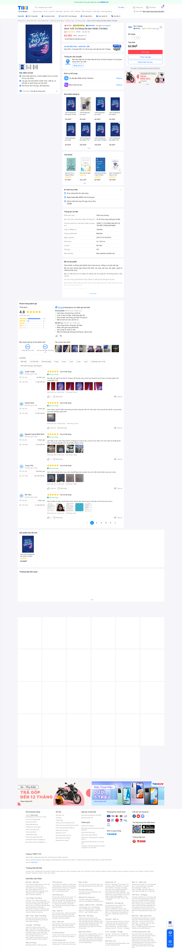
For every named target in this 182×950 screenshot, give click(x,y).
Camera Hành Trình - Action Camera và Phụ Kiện (143, 921)
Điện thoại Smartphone (33, 918)
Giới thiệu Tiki (60, 815)
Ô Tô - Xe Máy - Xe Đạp (114, 932)
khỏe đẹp (59, 11)
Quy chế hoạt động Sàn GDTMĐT (91, 815)
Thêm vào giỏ (145, 57)
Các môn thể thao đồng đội (144, 905)
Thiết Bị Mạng (89, 910)
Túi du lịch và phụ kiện (89, 884)
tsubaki (53, 873)
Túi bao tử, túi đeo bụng (68, 944)
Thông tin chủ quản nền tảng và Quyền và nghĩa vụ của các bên (93, 846)
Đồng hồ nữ (89, 899)
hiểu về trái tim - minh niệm (91, 11)
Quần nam (64, 897)
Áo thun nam (56, 897)
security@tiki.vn (41, 842)
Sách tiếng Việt (109, 943)
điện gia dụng (37, 11)
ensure (63, 871)
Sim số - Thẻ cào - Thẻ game (121, 928)
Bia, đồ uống (32, 907)
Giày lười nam (56, 924)
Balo (80, 884)
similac (141, 871)
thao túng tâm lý (106, 11)
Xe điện (123, 934)
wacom (120, 871)
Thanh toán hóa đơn (111, 921)
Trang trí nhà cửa (84, 918)
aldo (93, 871)
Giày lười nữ (68, 916)
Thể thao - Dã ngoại (114, 888)
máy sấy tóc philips (145, 935)
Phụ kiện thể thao (144, 900)
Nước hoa (32, 937)
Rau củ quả (32, 902)
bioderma (74, 871)
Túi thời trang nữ (58, 932)
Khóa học (121, 921)
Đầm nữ (59, 884)
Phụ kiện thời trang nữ (85, 892)
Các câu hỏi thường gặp (33, 819)
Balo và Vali (83, 882)
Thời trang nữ (57, 882)
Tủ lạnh (137, 886)
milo (82, 871)
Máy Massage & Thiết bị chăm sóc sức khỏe (38, 931)
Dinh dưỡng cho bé (35, 889)
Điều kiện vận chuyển (62, 840)
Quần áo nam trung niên (63, 905)
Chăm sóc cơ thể (35, 930)
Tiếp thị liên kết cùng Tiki (63, 835)
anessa (126, 871)
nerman (114, 871)
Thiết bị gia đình (42, 945)
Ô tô (115, 935)
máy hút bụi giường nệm (143, 941)
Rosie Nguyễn (106, 25)
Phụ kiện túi (71, 936)
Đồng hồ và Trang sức (87, 897)
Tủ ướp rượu (151, 891)
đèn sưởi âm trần (141, 946)
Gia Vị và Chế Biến (87, 937)
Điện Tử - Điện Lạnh (139, 882)
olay (136, 871)
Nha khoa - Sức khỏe (116, 926)
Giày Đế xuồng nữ (64, 918)
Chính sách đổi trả (31, 832)
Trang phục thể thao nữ (139, 897)
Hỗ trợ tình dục (41, 937)
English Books (115, 945)
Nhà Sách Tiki (110, 941)
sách (72, 11)
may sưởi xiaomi (141, 939)
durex (68, 871)
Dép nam (62, 925)
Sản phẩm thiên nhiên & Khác (36, 933)
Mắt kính (95, 892)
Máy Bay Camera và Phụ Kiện (143, 927)
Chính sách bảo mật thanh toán (65, 823)
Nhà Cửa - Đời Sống (86, 916)
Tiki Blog (58, 817)
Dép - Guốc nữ (65, 913)
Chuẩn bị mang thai (35, 894)
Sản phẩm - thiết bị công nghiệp (117, 895)
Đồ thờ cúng (85, 926)
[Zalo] (142, 816)
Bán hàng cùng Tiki (87, 817)
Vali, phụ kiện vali (97, 886)
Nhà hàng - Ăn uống (115, 925)
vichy (45, 873)
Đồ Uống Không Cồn (90, 940)
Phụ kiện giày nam (61, 927)
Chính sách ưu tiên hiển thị (89, 835)
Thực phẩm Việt (41, 902)
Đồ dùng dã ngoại (144, 898)
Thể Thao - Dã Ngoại (139, 895)
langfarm (35, 873)
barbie (53, 871)
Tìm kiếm (121, 7)
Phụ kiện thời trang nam (90, 892)
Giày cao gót (56, 913)
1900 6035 (34, 862)
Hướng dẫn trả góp (31, 834)
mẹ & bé (51, 11)
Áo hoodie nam (60, 900)
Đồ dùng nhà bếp (31, 945)
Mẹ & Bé (116, 891)
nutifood (103, 871)
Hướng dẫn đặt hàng (32, 824)
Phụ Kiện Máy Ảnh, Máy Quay (141, 918)
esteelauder (39, 871)
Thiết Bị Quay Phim (142, 926)
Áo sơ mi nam (64, 898)
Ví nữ (71, 935)
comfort (146, 871)
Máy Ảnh (147, 928)
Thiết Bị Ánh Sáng (143, 919)
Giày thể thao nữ (147, 909)
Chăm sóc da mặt (31, 927)
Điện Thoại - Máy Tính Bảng (36, 916)
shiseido (28, 873)
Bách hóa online (114, 893)
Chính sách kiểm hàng (32, 829)
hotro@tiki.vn (41, 839)
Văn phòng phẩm (120, 943)
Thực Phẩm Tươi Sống (34, 898)
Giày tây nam (65, 924)
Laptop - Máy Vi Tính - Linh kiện (91, 905)
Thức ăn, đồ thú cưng (35, 910)
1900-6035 (34, 815)
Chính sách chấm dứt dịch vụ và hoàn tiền (92, 842)
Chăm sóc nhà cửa (37, 912)
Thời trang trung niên (62, 891)
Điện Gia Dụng (31, 942)
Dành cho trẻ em (35, 909)
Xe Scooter (121, 935)
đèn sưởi (141, 934)
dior (33, 871)
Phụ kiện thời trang (85, 890)
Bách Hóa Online (85, 932)
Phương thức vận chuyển (33, 827)
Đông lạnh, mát (38, 904)
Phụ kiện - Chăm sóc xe (112, 934)
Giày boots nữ (59, 916)
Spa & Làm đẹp (118, 923)
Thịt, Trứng (35, 900)
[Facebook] (134, 816)
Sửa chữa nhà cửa (87, 919)
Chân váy (65, 888)
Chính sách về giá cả (87, 825)
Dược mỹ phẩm (42, 939)
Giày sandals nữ (63, 914)
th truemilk (47, 871)
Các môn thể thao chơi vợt (144, 906)
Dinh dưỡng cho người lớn (36, 891)
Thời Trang (121, 884)
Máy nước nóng (143, 889)
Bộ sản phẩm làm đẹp (37, 938)
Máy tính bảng (34, 921)
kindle (109, 871)
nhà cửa (66, 11)
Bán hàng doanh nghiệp (63, 838)
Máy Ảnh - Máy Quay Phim (141, 916)
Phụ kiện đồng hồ (87, 901)
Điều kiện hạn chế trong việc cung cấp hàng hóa (92, 829)
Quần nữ (65, 884)
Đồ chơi (44, 884)
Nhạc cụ (92, 926)
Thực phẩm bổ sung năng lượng (144, 909)
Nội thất (87, 921)
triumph (97, 871)
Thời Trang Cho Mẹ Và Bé (33, 884)
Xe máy (111, 935)
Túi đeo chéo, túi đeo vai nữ (60, 935)
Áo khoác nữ (66, 886)
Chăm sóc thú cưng (85, 934)
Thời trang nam (57, 895)
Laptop (96, 912)
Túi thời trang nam (59, 940)
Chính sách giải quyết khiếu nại (65, 828)
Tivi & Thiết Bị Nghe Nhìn (116, 897)
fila (49, 873)
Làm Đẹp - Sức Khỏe (33, 925)
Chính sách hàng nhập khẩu (34, 837)
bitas (151, 871)
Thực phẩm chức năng (36, 929)
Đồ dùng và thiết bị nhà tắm (91, 923)
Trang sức (82, 899)
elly (79, 871)
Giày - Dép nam (58, 921)
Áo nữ (54, 884)
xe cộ (46, 11)
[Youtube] (138, 816)
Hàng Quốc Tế (110, 882)
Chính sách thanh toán (88, 832)
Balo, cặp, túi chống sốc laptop (91, 885)
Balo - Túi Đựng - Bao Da (143, 923)
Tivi (136, 889)
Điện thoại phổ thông (35, 919)
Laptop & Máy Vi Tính (119, 894)
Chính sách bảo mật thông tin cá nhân (67, 825)
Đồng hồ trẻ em (98, 901)
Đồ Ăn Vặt (85, 939)
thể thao (78, 11)
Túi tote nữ (63, 936)
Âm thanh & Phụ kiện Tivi (139, 884)
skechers (88, 871)
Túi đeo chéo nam (62, 942)
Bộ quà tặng (87, 942)
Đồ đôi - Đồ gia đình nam (65, 902)
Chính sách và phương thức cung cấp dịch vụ (92, 838)
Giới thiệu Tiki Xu (61, 833)
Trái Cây (28, 900)
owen (58, 871)
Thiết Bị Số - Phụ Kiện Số (114, 903)
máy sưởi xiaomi (146, 940)
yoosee (131, 871)
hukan (40, 873)
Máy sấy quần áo (141, 891)
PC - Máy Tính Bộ (87, 912)
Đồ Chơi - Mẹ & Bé (32, 882)
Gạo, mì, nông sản (35, 905)
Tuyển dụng (59, 820)
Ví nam (54, 942)
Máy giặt (138, 888)
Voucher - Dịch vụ (111, 919)
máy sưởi (134, 934)
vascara (28, 871)
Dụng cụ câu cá (140, 904)
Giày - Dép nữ (57, 911)
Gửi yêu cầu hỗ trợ (31, 822)
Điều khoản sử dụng (62, 830)
